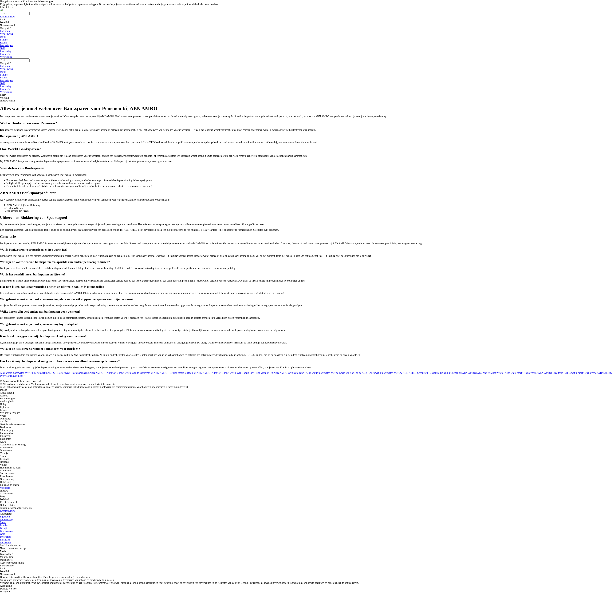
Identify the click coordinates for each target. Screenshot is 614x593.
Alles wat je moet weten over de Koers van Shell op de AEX (336, 372)
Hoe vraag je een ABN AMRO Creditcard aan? (280, 372)
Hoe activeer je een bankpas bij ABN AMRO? (80, 372)
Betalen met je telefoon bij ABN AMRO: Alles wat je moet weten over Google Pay (212, 372)
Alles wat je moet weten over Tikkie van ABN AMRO (27, 372)
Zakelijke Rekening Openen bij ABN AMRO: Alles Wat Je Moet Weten (466, 372)
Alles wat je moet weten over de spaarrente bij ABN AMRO (136, 372)
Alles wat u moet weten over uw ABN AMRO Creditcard (398, 372)
